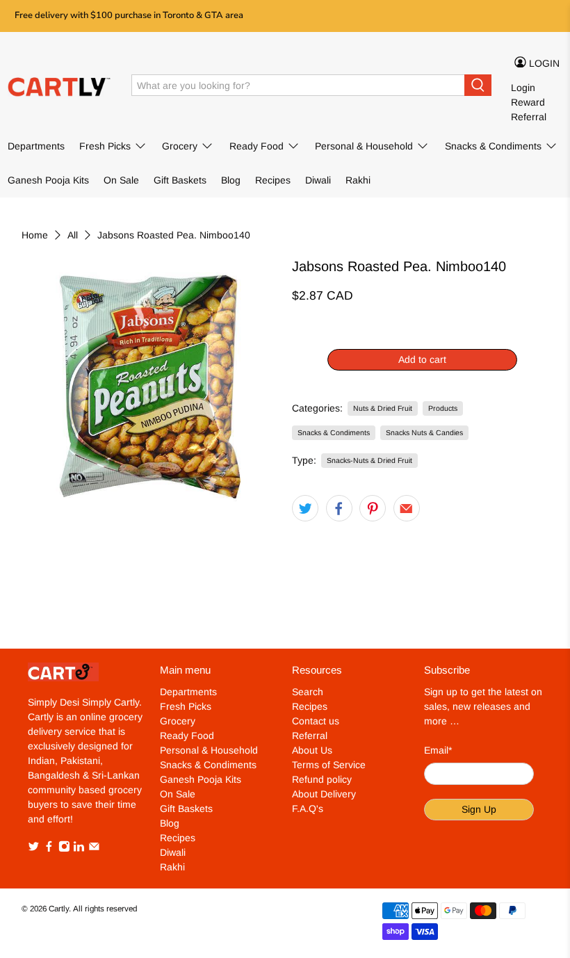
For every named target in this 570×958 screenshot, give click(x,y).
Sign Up (479, 809)
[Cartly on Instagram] (64, 848)
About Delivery (324, 793)
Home (35, 235)
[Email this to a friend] (406, 508)
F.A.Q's (307, 808)
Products (442, 408)
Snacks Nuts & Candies (424, 432)
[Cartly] (60, 85)
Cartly (59, 908)
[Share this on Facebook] (339, 508)
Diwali (318, 180)
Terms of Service (329, 764)
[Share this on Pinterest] (372, 508)
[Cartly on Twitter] (34, 848)
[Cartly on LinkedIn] (79, 848)
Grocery (179, 146)
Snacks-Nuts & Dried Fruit (369, 460)
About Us (312, 750)
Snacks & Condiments (493, 146)
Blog (231, 180)
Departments (36, 146)
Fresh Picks (105, 146)
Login (523, 87)
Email (438, 750)
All (72, 235)
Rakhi (357, 180)
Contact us (315, 720)
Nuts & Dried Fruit (382, 408)
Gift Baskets (180, 180)
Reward (528, 102)
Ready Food (256, 146)
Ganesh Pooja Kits (48, 180)
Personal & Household (364, 146)
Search (307, 691)
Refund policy (322, 779)
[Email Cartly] (94, 848)
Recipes (273, 180)
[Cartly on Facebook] (49, 848)
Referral (528, 116)
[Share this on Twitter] (305, 508)
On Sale (121, 180)
